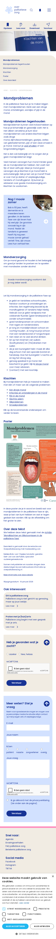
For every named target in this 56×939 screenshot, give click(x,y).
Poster (5, 76)
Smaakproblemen (18, 405)
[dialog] (28, 906)
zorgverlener (32, 752)
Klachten (7, 72)
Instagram (11, 865)
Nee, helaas (27, 654)
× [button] (53, 876)
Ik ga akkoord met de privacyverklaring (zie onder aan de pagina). (30, 802)
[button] (28, 934)
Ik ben (9, 746)
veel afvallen (30, 145)
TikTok (9, 868)
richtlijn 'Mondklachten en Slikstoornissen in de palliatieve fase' (28, 535)
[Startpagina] (15, 13)
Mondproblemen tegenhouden (16, 64)
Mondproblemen (11, 60)
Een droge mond (17, 389)
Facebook (10, 861)
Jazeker (13, 654)
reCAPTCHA (12, 661)
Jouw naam (12, 734)
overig (44, 752)
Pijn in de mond (17, 395)
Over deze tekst (9, 80)
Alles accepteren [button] (15, 926)
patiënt (10, 752)
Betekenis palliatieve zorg (18, 849)
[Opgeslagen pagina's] (40, 11)
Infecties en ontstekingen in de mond (28, 392)
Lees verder (24, 903)
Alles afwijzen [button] (42, 926)
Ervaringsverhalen (14, 842)
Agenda (9, 839)
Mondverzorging (10, 68)
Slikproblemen (16, 402)
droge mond (42, 364)
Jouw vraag (12, 758)
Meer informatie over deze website (18, 575)
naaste (19, 752)
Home (6, 90)
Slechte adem (16, 398)
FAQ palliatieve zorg (15, 846)
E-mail (9, 723)
